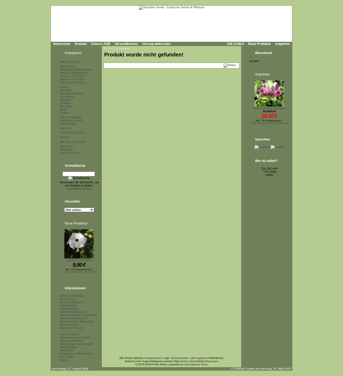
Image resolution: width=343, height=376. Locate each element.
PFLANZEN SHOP (72, 132)
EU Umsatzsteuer (71, 302)
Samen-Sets (68, 123)
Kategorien (73, 53)
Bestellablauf (68, 305)
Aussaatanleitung (71, 340)
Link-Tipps (66, 356)
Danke (64, 360)
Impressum (61, 44)
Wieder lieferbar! (70, 61)
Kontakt (81, 44)
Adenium (65, 90)
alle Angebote (199, 357)
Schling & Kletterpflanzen (76, 69)
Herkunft (65, 128)
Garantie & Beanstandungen (78, 315)
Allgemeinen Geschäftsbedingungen (196, 361)
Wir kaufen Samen (72, 327)
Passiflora (66, 106)
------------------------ (72, 331)
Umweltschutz (69, 324)
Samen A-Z (67, 66)
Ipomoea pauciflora (79, 260)
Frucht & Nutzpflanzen (74, 72)
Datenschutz (68, 299)
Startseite (124, 48)
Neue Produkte (259, 44)
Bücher (64, 137)
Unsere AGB (100, 44)
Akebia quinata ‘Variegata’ (269, 108)
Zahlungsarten (69, 308)
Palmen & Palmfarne (73, 82)
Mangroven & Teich (72, 79)
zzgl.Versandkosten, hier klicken (79, 272)
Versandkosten (126, 44)
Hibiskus (65, 103)
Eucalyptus (67, 96)
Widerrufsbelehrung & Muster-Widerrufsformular (76, 320)
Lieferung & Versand (73, 311)
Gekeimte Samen (71, 120)
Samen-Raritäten (71, 117)
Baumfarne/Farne (71, 93)
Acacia (64, 87)
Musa (63, 109)
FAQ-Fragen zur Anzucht (76, 343)
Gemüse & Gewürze (73, 76)
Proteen (65, 112)
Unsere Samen (69, 334)
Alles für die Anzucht (73, 141)
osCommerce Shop (196, 364)
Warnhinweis (68, 347)
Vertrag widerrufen (156, 44)
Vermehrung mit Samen (75, 337)
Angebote (282, 44)
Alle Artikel (235, 44)
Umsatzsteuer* (153, 357)
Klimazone (66, 350)
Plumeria (65, 99)
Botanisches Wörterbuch (76, 353)
